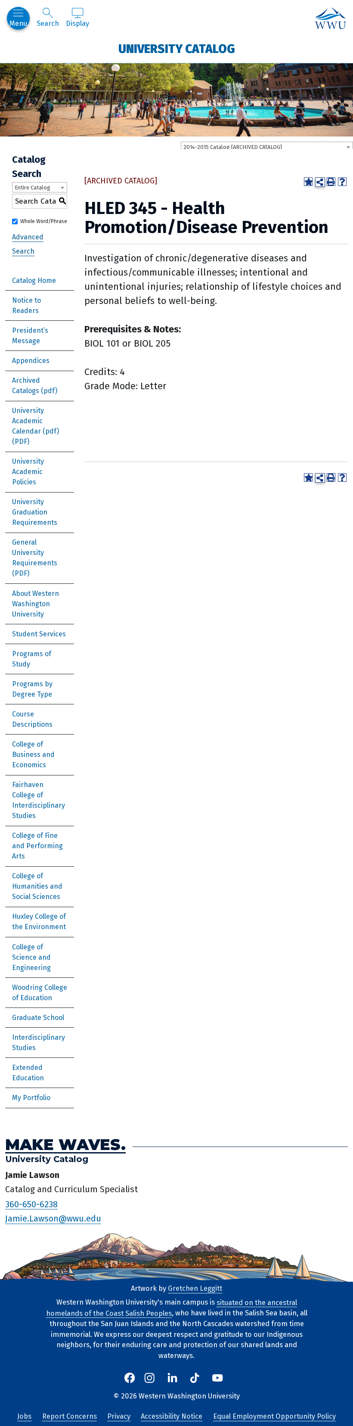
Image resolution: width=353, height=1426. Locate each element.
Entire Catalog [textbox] (32, 187)
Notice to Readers (26, 305)
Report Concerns (69, 1416)
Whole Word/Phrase (43, 221)
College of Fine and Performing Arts (37, 845)
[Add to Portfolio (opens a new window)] (308, 181)
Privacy (118, 1416)
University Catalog (176, 48)
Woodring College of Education (39, 992)
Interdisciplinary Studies (38, 1042)
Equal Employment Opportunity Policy (274, 1416)
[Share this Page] (320, 182)
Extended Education (28, 1072)
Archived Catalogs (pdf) (34, 385)
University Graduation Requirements (34, 512)
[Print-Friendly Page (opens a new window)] (331, 181)
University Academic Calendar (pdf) (35, 420)
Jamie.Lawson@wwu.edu (53, 1218)
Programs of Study (31, 659)
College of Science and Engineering (31, 957)
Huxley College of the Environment (39, 921)
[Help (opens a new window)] (342, 181)
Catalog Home (34, 280)
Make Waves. (65, 1144)
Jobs (24, 1416)
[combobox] (267, 147)
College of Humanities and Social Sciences (37, 886)
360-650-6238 (31, 1204)
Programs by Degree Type (32, 689)
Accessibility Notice (171, 1416)
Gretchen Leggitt (195, 1288)
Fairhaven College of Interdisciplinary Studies (38, 800)
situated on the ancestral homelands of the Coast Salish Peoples (171, 1307)
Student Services (39, 634)
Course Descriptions (32, 719)
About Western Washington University (35, 603)
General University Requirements (34, 552)
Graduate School (38, 1018)
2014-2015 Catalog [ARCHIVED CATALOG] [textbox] (232, 147)
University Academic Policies (28, 471)
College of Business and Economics (33, 754)
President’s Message (30, 335)
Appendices (31, 360)
